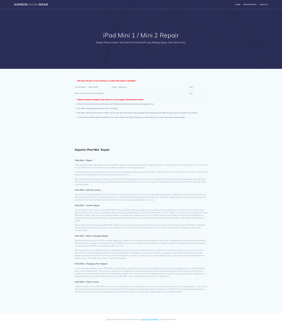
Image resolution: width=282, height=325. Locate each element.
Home (237, 4)
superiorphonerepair (150, 319)
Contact (264, 4)
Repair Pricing (250, 4)
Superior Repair (31, 4)
